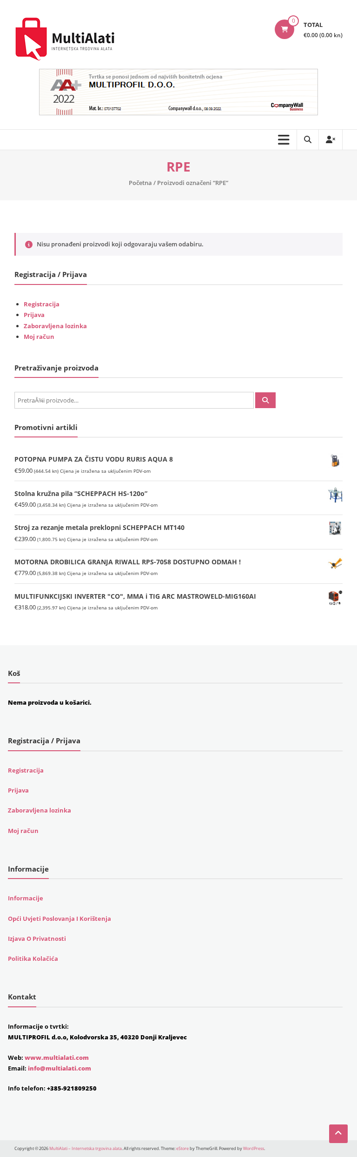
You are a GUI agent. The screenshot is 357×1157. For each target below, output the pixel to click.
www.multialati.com (57, 1057)
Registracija (42, 304)
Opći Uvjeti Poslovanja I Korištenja (59, 918)
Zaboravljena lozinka (55, 326)
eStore (182, 1148)
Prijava (34, 315)
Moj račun (39, 336)
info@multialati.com (59, 1068)
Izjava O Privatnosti (37, 938)
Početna (140, 183)
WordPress (253, 1148)
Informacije (25, 898)
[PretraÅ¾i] (265, 400)
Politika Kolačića (33, 958)
